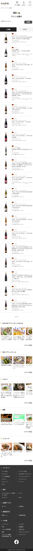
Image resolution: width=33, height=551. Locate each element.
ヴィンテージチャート (24, 476)
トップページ (5, 524)
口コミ (3, 484)
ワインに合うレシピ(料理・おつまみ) (9, 494)
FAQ (3, 526)
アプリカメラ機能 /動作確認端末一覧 (6, 535)
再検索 (28, 22)
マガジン (4, 479)
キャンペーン (5, 481)
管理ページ (4, 515)
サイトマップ (22, 534)
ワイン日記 (4, 471)
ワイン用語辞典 (6, 476)
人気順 (8, 29)
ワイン (20, 493)
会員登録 (21, 506)
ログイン (4, 506)
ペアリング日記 (23, 471)
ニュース (21, 481)
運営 (3, 532)
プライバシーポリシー (24, 532)
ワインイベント (23, 479)
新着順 (25, 29)
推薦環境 (21, 526)
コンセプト (21, 524)
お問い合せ (21, 529)
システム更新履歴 (6, 529)
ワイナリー (4, 497)
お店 (20, 497)
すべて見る (28, 345)
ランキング (4, 474)
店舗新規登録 (22, 515)
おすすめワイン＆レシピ (25, 474)
